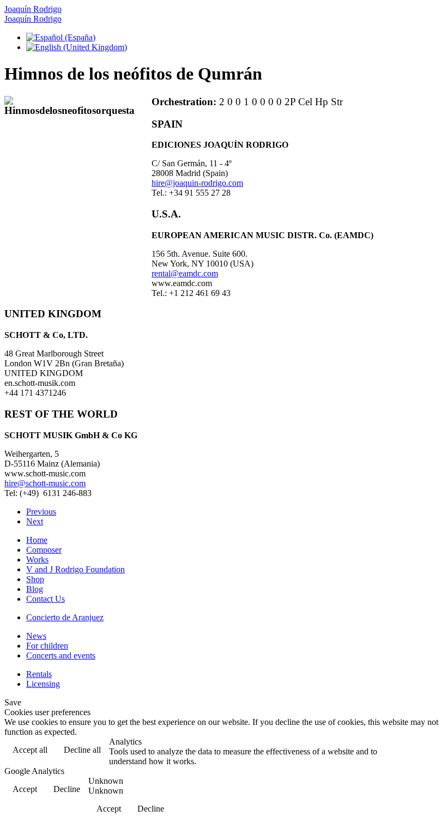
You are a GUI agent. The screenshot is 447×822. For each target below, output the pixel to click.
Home (36, 540)
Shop (35, 579)
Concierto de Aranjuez (65, 617)
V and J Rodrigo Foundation (75, 569)
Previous (41, 511)
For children (47, 645)
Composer (44, 549)
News (36, 635)
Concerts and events (60, 655)
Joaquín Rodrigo (33, 9)
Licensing (43, 683)
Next (34, 521)
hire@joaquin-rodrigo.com (197, 183)
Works (37, 559)
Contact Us (45, 598)
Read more (414, 750)
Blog (34, 589)
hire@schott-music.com (45, 483)
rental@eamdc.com (185, 273)
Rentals (39, 674)
